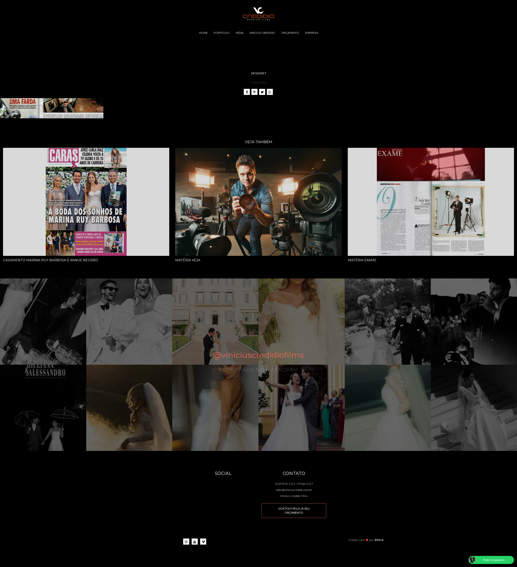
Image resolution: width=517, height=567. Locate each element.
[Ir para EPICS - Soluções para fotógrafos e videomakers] (366, 540)
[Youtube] (194, 541)
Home (203, 32)
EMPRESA (311, 32)
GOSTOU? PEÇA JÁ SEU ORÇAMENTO (294, 510)
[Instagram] (186, 541)
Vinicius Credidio (262, 32)
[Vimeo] (203, 541)
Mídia (239, 32)
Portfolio (222, 32)
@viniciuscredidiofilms (258, 355)
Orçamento (290, 32)
